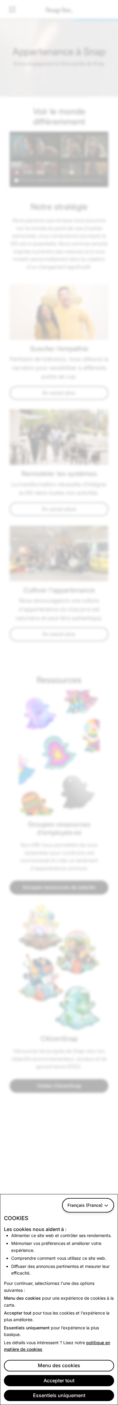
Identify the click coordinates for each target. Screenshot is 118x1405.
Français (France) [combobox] (85, 1205)
